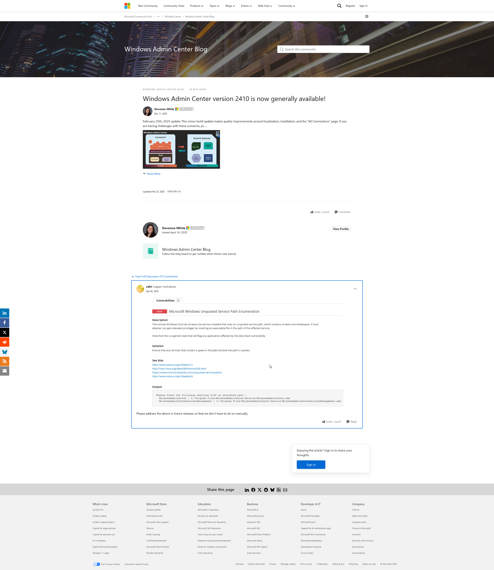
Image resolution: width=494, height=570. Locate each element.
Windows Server (173, 16)
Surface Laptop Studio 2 (104, 522)
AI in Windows (99, 540)
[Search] (339, 5)
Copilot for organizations (104, 528)
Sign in (311, 464)
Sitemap (239, 563)
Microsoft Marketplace (311, 540)
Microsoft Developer (310, 515)
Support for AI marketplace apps (316, 528)
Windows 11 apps (101, 552)
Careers (356, 509)
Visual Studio (307, 552)
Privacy (272, 563)
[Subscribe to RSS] (279, 489)
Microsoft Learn (308, 522)
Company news (359, 522)
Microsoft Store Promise (157, 546)
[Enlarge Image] (247, 351)
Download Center (154, 515)
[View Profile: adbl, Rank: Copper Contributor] (140, 289)
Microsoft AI (252, 509)
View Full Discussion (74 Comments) (156, 276)
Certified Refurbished (156, 540)
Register (350, 6)
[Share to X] (260, 489)
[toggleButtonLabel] (367, 16)
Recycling (353, 563)
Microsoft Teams (254, 540)
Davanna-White (164, 109)
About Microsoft (359, 515)
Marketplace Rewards (311, 546)
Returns (150, 528)
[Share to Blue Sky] (272, 489)
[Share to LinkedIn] (247, 489)
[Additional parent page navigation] (158, 16)
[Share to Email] (285, 489)
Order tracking (153, 534)
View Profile (341, 229)
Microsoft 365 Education (209, 528)
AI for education (205, 552)
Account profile (153, 509)
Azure (303, 509)
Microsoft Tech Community (313, 534)
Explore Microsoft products (105, 546)
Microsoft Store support (157, 522)
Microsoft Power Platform (259, 534)
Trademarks (322, 563)
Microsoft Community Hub (138, 16)
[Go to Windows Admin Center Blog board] (150, 251)
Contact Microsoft (256, 563)
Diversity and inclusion (362, 540)
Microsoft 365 (253, 528)
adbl (149, 286)
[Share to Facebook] (253, 489)
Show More (153, 173)
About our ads (369, 563)
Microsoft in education (208, 509)
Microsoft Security (255, 515)
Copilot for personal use (104, 534)
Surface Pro (98, 509)
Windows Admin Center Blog (199, 16)
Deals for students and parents (212, 546)
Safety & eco (338, 563)
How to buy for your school (210, 534)
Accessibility (358, 546)
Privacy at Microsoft (361, 528)
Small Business (254, 552)
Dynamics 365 (253, 522)
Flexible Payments (154, 552)
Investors (356, 534)
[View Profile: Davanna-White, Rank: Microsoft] (147, 111)
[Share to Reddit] (266, 489)
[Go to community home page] (127, 6)
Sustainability (358, 552)
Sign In (364, 6)
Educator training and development (214, 540)
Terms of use (306, 563)
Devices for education (208, 515)
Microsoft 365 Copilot (257, 546)
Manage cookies (288, 563)
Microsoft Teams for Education (212, 522)
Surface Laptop (100, 515)
